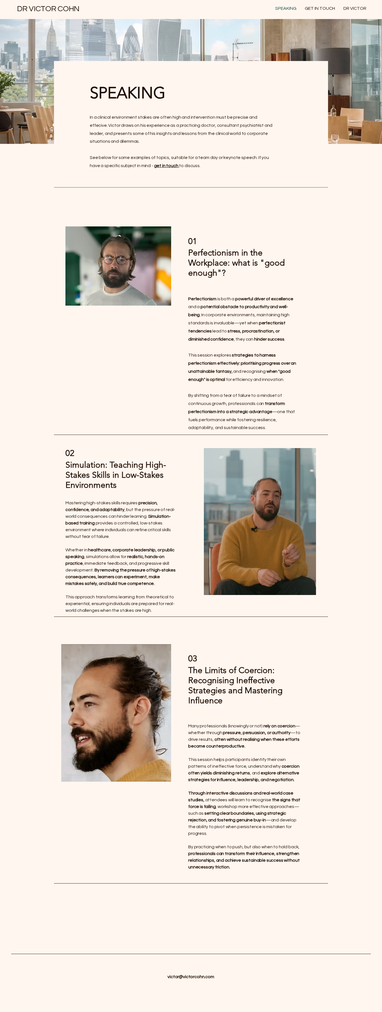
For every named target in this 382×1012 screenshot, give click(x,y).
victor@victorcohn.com (191, 976)
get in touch (166, 165)
